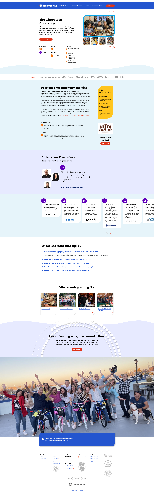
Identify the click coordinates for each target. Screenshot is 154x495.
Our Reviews (43, 460)
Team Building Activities (48, 12)
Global (54, 461)
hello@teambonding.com (95, 461)
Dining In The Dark (84, 309)
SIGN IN (150, 1)
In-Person (57, 12)
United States (56, 458)
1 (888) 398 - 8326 (94, 458)
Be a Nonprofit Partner (70, 467)
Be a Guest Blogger (69, 468)
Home (40, 12)
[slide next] (113, 47)
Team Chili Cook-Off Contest (104, 309)
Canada (54, 460)
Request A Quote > (46, 39)
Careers (42, 456)
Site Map (81, 490)
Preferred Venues (56, 463)
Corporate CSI (46, 309)
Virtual (54, 456)
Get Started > (77, 349)
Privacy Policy (74, 490)
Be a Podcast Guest (82, 458)
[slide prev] (110, 47)
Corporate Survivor (66, 309)
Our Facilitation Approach (73, 187)
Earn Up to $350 (68, 458)
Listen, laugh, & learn (83, 456)
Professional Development (92, 5)
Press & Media (43, 458)
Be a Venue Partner (69, 465)
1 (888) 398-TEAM (94, 456)
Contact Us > (110, 5)
